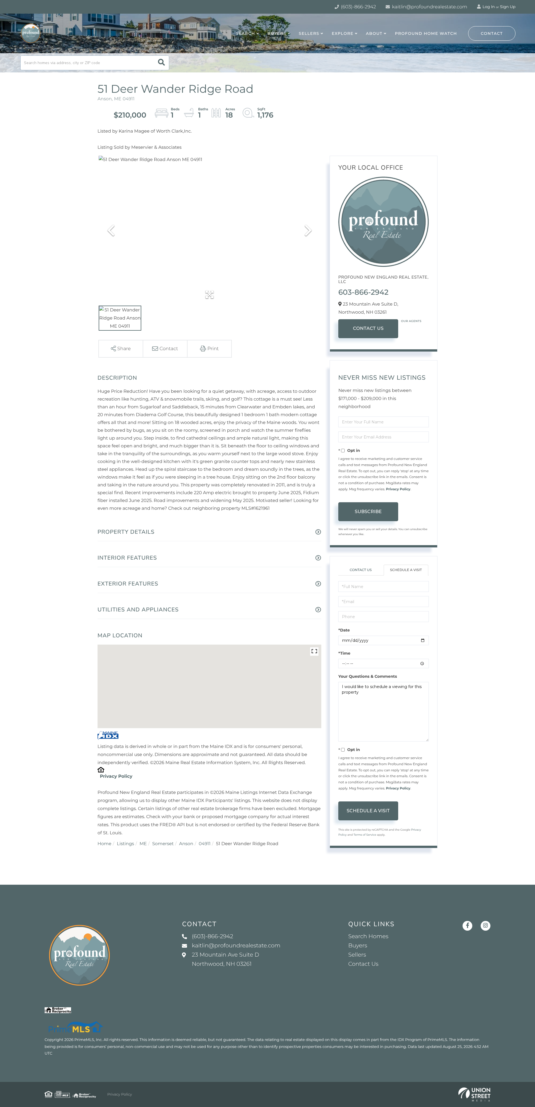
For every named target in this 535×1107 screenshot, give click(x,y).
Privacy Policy (116, 776)
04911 (204, 844)
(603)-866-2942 (358, 7)
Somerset (163, 844)
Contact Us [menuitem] (363, 964)
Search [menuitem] (245, 33)
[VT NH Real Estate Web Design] (474, 1094)
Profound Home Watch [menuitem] (426, 33)
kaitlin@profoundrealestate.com (429, 7)
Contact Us (368, 328)
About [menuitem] (374, 33)
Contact (492, 33)
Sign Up (507, 6)
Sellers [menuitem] (309, 33)
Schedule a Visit (406, 570)
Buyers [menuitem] (277, 33)
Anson (186, 844)
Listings (125, 844)
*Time (344, 653)
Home (104, 844)
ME (143, 844)
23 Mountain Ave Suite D (225, 959)
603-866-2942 (363, 292)
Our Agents (411, 321)
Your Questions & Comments (367, 676)
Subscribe (368, 511)
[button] (161, 62)
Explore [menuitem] (342, 33)
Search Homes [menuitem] (368, 936)
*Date (344, 630)
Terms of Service (365, 835)
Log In (488, 6)
